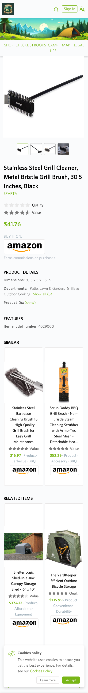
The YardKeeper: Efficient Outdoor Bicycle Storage (63, 581)
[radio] (6, 205)
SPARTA (10, 193)
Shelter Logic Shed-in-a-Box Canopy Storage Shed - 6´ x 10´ (23, 581)
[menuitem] (69, 8)
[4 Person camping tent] (10, 9)
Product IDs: (20, 302)
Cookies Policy (41, 671)
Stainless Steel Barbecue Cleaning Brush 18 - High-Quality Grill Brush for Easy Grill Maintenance (24, 424)
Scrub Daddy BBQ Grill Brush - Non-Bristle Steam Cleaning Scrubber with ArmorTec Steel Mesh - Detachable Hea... (64, 424)
